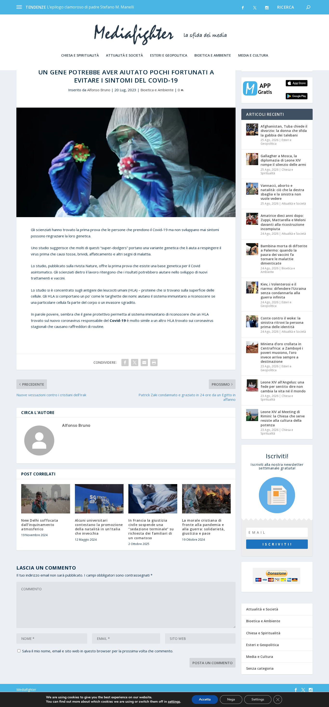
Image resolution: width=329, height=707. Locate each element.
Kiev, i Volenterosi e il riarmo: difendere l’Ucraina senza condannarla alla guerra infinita (283, 291)
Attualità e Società (124, 55)
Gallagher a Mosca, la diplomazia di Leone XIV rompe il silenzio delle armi (283, 160)
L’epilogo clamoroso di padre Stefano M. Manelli (90, 7)
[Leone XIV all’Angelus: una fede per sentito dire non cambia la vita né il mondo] (252, 385)
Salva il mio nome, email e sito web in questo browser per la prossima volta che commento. (97, 651)
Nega (231, 699)
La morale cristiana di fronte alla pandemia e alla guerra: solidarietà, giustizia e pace (203, 527)
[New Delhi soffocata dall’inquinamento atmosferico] (45, 498)
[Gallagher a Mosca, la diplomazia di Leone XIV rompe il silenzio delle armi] (252, 159)
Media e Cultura (253, 55)
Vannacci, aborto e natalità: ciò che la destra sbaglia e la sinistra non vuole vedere (282, 192)
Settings (257, 699)
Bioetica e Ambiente (212, 55)
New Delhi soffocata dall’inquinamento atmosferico (39, 524)
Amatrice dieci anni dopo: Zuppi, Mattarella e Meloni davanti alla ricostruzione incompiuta (283, 222)
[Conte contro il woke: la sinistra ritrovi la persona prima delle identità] (252, 321)
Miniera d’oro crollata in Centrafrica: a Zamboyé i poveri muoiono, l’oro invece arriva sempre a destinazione (282, 353)
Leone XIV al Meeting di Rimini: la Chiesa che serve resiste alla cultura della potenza (283, 418)
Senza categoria (260, 668)
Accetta (205, 699)
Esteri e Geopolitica (168, 55)
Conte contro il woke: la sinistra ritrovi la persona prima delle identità (282, 322)
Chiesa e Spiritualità (80, 55)
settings (174, 702)
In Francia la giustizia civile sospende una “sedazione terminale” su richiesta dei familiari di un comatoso (151, 529)
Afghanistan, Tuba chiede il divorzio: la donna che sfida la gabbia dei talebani (284, 130)
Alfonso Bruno (98, 89)
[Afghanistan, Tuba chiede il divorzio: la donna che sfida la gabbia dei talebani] (252, 129)
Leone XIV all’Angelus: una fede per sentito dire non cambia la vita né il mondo (283, 386)
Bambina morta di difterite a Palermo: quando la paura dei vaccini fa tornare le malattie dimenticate (284, 255)
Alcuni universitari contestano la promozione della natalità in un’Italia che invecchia (99, 527)
